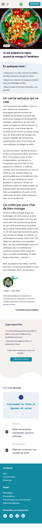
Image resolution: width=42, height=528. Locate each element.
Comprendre (9, 477)
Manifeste (8, 493)
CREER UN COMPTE (21, 359)
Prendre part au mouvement (16, 500)
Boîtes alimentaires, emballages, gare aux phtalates (23, 432)
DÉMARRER (34, 4)
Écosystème (8, 496)
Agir (5, 473)
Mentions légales (11, 503)
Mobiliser (7, 480)
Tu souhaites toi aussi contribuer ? (27, 310)
